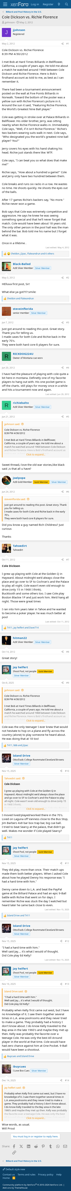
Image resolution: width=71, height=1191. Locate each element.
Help (59, 1174)
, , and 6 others (32, 253)
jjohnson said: (12, 424)
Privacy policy (45, 1174)
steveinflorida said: (15, 499)
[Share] (62, 44)
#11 (67, 863)
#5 (67, 416)
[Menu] (5, 4)
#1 (67, 43)
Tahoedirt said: (12, 778)
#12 (67, 941)
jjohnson (10, 22)
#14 (67, 1080)
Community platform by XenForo (33, 1184)
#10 (67, 771)
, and (23, 627)
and (20, 298)
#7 (67, 559)
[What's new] (59, 4)
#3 (67, 322)
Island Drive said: (13, 991)
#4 (67, 367)
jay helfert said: (12, 1087)
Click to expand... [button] (35, 454)
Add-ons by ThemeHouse (15, 1187)
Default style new (15, 1169)
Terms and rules (26, 1174)
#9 (67, 682)
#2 (67, 277)
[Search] (66, 4)
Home (6, 1178)
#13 (67, 984)
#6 (67, 491)
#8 (67, 651)
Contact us (9, 1174)
